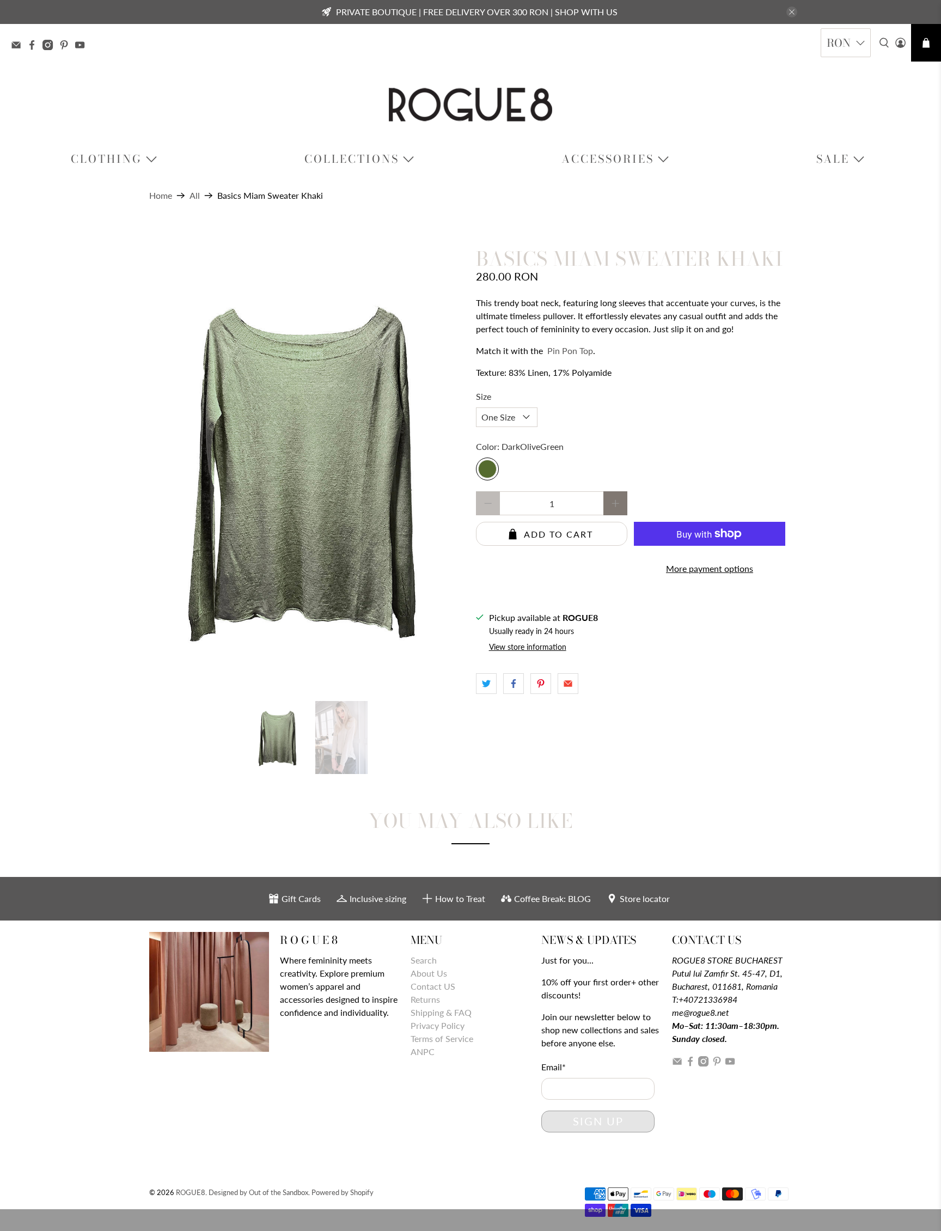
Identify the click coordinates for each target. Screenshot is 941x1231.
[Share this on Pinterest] (540, 683)
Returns (425, 999)
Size (483, 396)
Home (160, 195)
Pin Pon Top (570, 350)
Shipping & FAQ (441, 1012)
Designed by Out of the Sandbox (258, 1192)
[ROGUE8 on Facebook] (34, 46)
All (195, 195)
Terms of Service (442, 1038)
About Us (429, 973)
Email (553, 1067)
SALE (833, 158)
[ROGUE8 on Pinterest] (67, 46)
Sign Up (598, 1121)
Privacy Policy (438, 1025)
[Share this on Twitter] (486, 683)
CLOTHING (106, 158)
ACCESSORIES (607, 158)
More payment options (709, 568)
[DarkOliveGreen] (487, 469)
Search (424, 960)
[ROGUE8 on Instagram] (50, 46)
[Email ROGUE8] (19, 46)
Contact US (433, 986)
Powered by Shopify (342, 1192)
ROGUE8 (190, 1192)
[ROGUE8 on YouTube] (82, 46)
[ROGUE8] (470, 104)
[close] (791, 12)
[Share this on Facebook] (513, 683)
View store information (527, 647)
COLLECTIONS (351, 158)
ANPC (423, 1051)
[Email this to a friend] (568, 683)
